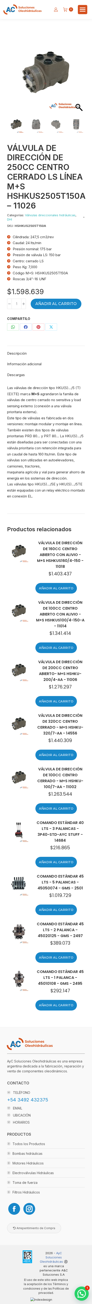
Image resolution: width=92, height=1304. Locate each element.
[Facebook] (14, 1209)
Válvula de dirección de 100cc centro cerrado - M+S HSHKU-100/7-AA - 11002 (60, 778)
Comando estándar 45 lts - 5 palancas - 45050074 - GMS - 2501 (60, 882)
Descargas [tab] (16, 375)
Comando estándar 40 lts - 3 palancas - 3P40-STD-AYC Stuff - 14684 (60, 831)
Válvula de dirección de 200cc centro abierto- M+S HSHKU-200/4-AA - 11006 (60, 670)
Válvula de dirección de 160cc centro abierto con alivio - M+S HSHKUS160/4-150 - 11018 (60, 554)
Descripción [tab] (17, 353)
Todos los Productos (29, 1144)
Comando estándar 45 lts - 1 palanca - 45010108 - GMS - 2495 (60, 977)
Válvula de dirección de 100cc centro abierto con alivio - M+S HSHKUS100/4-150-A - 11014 (60, 614)
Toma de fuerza (25, 1183)
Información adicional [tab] (24, 364)
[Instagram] (29, 1209)
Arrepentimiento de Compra (35, 1228)
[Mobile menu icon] (82, 9)
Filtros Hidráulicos (26, 1192)
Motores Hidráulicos (28, 1163)
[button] (77, 80)
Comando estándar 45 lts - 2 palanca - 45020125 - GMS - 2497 (60, 930)
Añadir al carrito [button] (56, 588)
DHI (9, 219)
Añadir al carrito (56, 304)
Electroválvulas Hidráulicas (33, 1173)
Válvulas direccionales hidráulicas (50, 215)
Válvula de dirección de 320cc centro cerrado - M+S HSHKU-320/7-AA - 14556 (60, 724)
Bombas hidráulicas (27, 1153)
